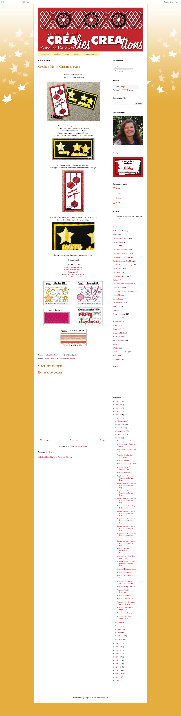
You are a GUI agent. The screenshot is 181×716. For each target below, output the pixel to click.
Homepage (74, 440)
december (121, 421)
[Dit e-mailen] (65, 355)
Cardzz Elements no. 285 (73, 269)
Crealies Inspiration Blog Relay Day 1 (126, 557)
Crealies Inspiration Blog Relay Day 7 (126, 507)
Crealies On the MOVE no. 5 (126, 450)
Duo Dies (116, 272)
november (121, 424)
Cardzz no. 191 (73, 272)
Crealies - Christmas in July (125, 576)
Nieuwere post (45, 440)
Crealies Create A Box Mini (123, 261)
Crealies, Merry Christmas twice (126, 445)
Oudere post (102, 440)
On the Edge (117, 299)
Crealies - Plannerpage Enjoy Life (125, 608)
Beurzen (77, 54)
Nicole (118, 202)
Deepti (118, 193)
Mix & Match (54, 358)
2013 (118, 667)
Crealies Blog (45, 54)
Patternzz (116, 310)
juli (119, 438)
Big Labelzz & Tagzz (120, 238)
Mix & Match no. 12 (73, 277)
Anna (118, 188)
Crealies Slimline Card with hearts (125, 456)
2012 (118, 670)
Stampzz (116, 325)
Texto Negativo (118, 340)
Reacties (119, 71)
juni (119, 622)
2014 (118, 663)
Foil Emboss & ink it (120, 276)
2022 (118, 415)
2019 (118, 647)
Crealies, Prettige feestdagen (123, 591)
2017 (118, 653)
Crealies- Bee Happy (124, 613)
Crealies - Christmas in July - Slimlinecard (125, 582)
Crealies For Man (123, 460)
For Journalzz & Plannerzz (122, 283)
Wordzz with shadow (67, 358)
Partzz (115, 306)
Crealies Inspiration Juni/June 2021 (124, 617)
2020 (118, 643)
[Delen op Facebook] (73, 355)
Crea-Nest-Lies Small (120, 249)
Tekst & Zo (117, 337)
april (120, 629)
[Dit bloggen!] (68, 355)
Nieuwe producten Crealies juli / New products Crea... (127, 563)
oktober (121, 428)
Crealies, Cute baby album (126, 463)
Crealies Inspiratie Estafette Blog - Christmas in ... (123, 550)
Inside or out (117, 287)
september (122, 431)
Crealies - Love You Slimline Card (124, 468)
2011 (118, 673)
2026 (118, 401)
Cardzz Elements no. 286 (73, 267)
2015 (118, 660)
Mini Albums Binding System (123, 291)
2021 (118, 418)
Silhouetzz (117, 321)
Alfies (115, 234)
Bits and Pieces (118, 242)
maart (120, 632)
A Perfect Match (119, 230)
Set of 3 (115, 318)
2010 (118, 677)
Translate (130, 90)
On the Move (117, 302)
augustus (121, 434)
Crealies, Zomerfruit (124, 472)
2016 (118, 657)
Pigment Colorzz (119, 314)
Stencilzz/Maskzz (119, 333)
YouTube (116, 359)
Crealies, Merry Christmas (126, 586)
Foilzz (115, 280)
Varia (115, 344)
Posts (118, 67)
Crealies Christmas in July (126, 572)
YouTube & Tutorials (91, 54)
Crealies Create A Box (121, 257)
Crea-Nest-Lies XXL (120, 253)
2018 (118, 650)
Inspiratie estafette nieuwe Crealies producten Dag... (126, 478)
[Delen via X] (70, 355)
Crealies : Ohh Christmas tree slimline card (126, 603)
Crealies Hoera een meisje (126, 569)
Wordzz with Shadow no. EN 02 (73, 274)
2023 (118, 411)
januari (120, 639)
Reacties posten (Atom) (78, 446)
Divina (118, 198)
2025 (118, 405)
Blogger (105, 697)
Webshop (57, 54)
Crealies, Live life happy (126, 441)
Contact (67, 54)
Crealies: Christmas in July (126, 598)
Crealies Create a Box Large (123, 265)
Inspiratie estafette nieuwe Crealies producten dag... (126, 535)
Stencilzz (116, 329)
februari (121, 636)
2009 (118, 680)
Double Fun (117, 268)
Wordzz (115, 348)
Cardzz (46, 358)
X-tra (114, 355)
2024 (118, 408)
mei (119, 626)
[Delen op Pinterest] (75, 355)
